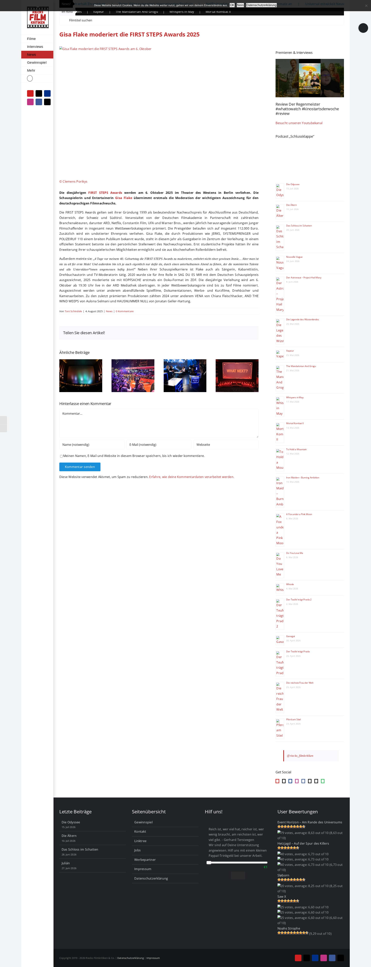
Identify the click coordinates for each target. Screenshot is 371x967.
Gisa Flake (123, 198)
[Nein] (366, 6)
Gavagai (290, 636)
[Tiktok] (284, 781)
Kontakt (140, 831)
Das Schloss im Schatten (299, 225)
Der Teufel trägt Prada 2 (298, 599)
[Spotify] (322, 781)
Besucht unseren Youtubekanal (299, 123)
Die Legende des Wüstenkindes (302, 319)
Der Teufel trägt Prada (298, 651)
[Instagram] (297, 781)
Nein (240, 5)
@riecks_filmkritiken (300, 755)
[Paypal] (290, 781)
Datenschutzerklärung (151, 878)
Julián (66, 863)
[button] (37, 78)
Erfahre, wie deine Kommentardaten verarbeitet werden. (191, 477)
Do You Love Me (294, 553)
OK (232, 5)
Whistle (290, 584)
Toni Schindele (73, 311)
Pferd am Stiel (293, 719)
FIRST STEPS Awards (105, 193)
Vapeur (290, 350)
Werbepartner (145, 860)
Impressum (142, 869)
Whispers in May (149, 11)
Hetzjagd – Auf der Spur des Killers (303, 843)
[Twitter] (316, 781)
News (109, 311)
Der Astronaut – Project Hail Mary (303, 277)
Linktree (140, 841)
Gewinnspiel (143, 822)
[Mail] (309, 781)
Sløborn (283, 875)
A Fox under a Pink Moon (299, 514)
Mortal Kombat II (185, 11)
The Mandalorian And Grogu (104, 11)
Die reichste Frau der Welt (299, 682)
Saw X (281, 896)
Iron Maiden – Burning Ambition (302, 477)
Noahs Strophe (288, 928)
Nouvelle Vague (294, 256)
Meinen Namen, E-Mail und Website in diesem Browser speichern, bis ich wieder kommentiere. (134, 456)
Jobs (137, 850)
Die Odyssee (292, 184)
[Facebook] (303, 781)
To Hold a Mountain (296, 449)
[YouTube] (277, 781)
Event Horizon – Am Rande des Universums (309, 822)
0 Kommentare (125, 311)
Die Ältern (291, 205)
